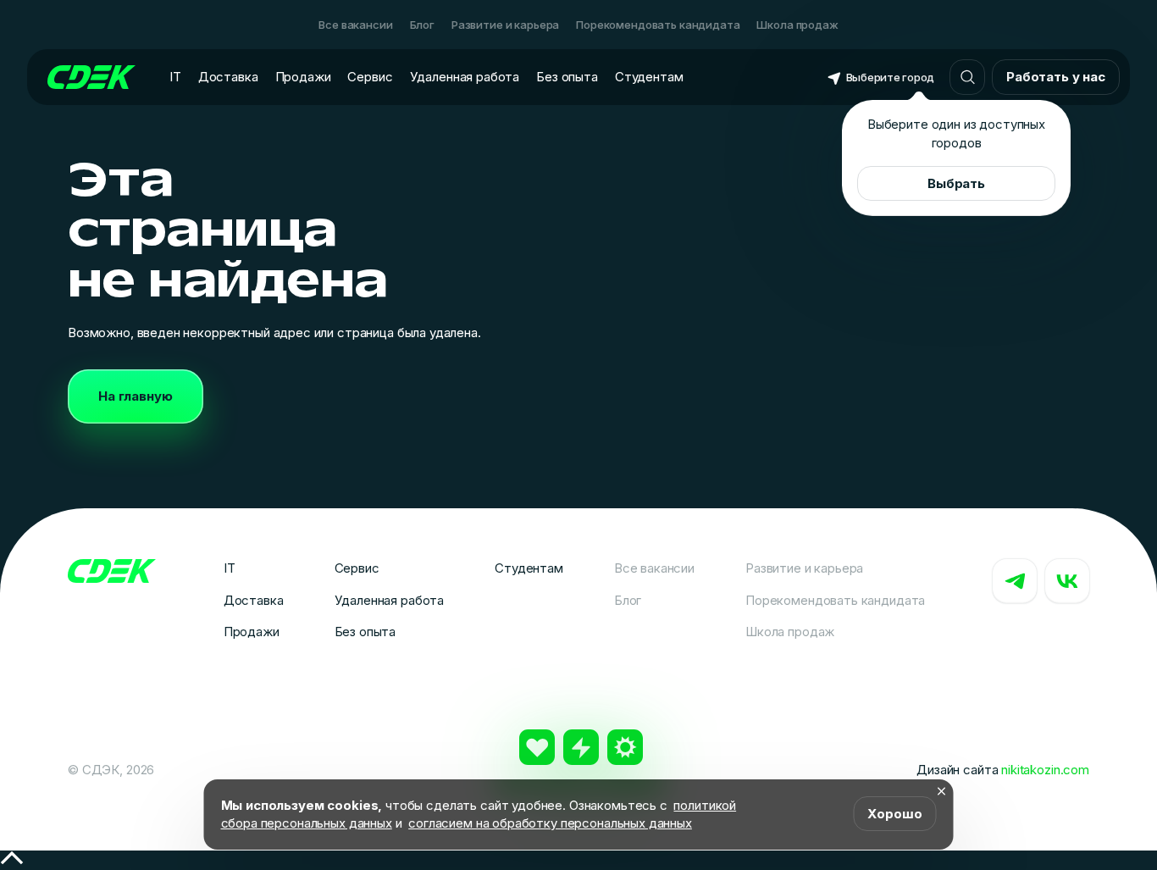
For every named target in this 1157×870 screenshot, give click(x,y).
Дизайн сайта (1002, 770)
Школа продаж (797, 24)
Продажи (303, 77)
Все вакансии (355, 24)
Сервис (369, 77)
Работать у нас (1055, 77)
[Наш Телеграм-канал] (1015, 581)
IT (175, 77)
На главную (135, 396)
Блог (422, 24)
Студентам (649, 77)
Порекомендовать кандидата (657, 24)
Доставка (228, 77)
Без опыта (567, 77)
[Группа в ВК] (1067, 581)
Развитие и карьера (505, 24)
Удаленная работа (465, 77)
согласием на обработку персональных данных (550, 823)
